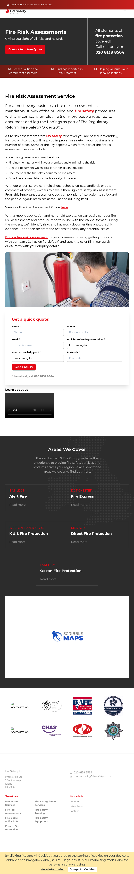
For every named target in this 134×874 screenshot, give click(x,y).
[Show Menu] (125, 11)
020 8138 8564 (109, 52)
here (64, 207)
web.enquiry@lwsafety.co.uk (92, 776)
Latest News (77, 806)
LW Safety (54, 136)
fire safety (84, 111)
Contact (74, 811)
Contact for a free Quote (25, 49)
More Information (53, 869)
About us (75, 801)
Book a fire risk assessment (26, 237)
